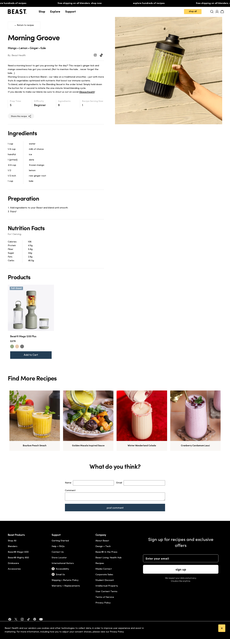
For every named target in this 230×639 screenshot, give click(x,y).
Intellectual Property (106, 586)
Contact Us (58, 552)
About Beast (102, 541)
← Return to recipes (24, 25)
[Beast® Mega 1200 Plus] (31, 308)
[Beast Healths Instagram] (95, 55)
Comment (70, 490)
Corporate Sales (104, 575)
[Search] (212, 11)
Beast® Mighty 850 (18, 558)
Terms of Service (104, 597)
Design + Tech (103, 546)
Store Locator (59, 558)
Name (68, 483)
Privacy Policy (103, 603)
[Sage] (12, 346)
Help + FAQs (58, 546)
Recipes (99, 563)
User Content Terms (106, 591)
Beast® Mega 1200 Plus (23, 336)
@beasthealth (87, 92)
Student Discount (104, 580)
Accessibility (62, 569)
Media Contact (103, 569)
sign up (181, 569)
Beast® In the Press (106, 552)
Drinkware (13, 563)
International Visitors (63, 563)
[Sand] (17, 346)
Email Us (60, 575)
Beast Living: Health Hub (108, 558)
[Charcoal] (22, 346)
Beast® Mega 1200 (18, 552)
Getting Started (60, 541)
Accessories (14, 569)
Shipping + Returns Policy (65, 580)
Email (119, 483)
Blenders (12, 546)
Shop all (193, 11)
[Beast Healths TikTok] (101, 55)
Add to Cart (31, 355)
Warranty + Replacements (66, 586)
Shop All (12, 541)
